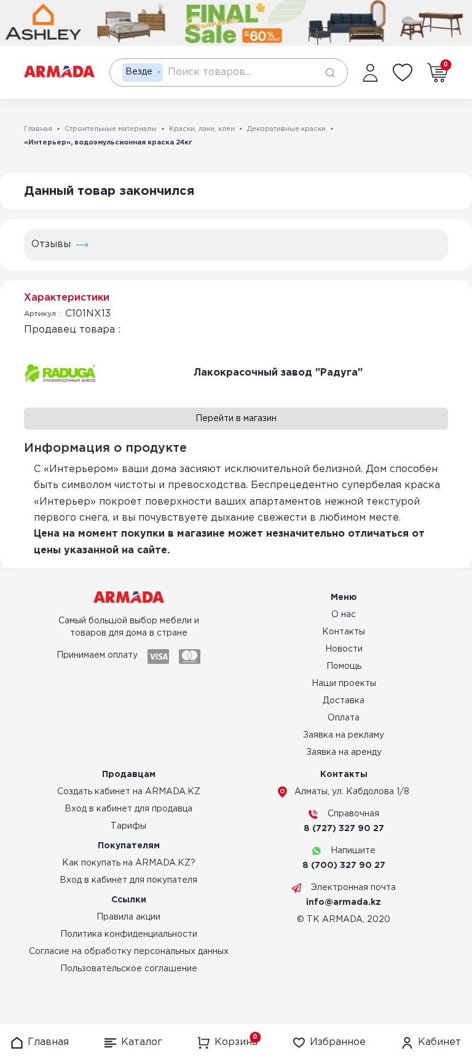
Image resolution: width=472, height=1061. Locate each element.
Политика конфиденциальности (128, 934)
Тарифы (128, 826)
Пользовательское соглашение (128, 968)
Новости (344, 649)
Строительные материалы (111, 129)
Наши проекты (344, 683)
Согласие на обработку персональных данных (129, 951)
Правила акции (128, 917)
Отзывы (51, 244)
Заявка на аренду (344, 752)
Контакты (343, 632)
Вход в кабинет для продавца (128, 809)
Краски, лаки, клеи (202, 129)
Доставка (343, 700)
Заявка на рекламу (343, 735)
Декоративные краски (286, 129)
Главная (38, 129)
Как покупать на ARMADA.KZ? (128, 863)
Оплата (344, 718)
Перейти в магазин (236, 418)
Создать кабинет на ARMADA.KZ (128, 791)
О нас (343, 614)
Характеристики (66, 297)
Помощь (343, 666)
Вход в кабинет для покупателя (128, 880)
